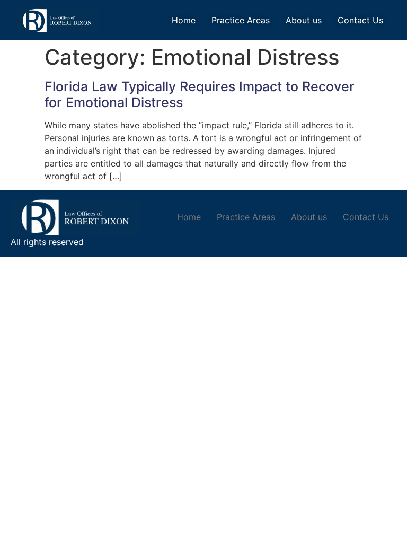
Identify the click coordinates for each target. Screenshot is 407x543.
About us (304, 20)
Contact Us (360, 20)
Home (184, 20)
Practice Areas (240, 20)
